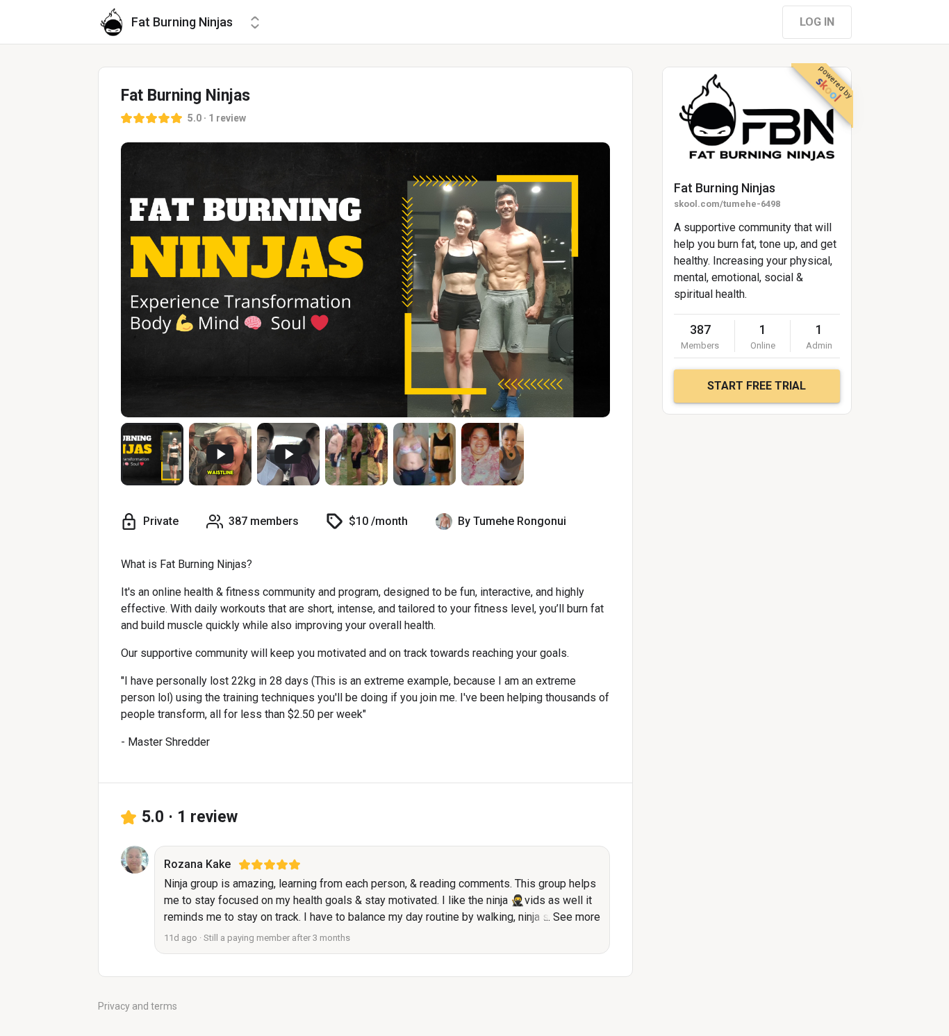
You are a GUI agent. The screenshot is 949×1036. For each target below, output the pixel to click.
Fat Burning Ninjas (724, 188)
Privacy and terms (137, 1006)
